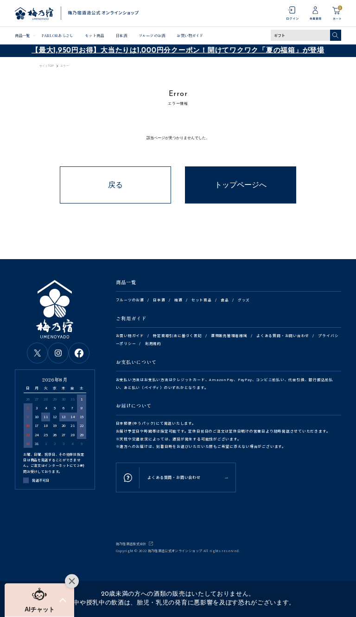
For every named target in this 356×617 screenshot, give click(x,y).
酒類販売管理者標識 (229, 335)
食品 (225, 299)
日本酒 (121, 35)
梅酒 (178, 299)
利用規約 (153, 343)
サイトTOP (46, 65)
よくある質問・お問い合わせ (282, 335)
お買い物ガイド (190, 35)
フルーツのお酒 (152, 35)
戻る (115, 185)
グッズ (244, 299)
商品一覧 (22, 35)
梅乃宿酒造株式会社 (131, 543)
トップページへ (241, 185)
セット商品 (94, 35)
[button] (39, 600)
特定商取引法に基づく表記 (177, 335)
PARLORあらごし (57, 35)
